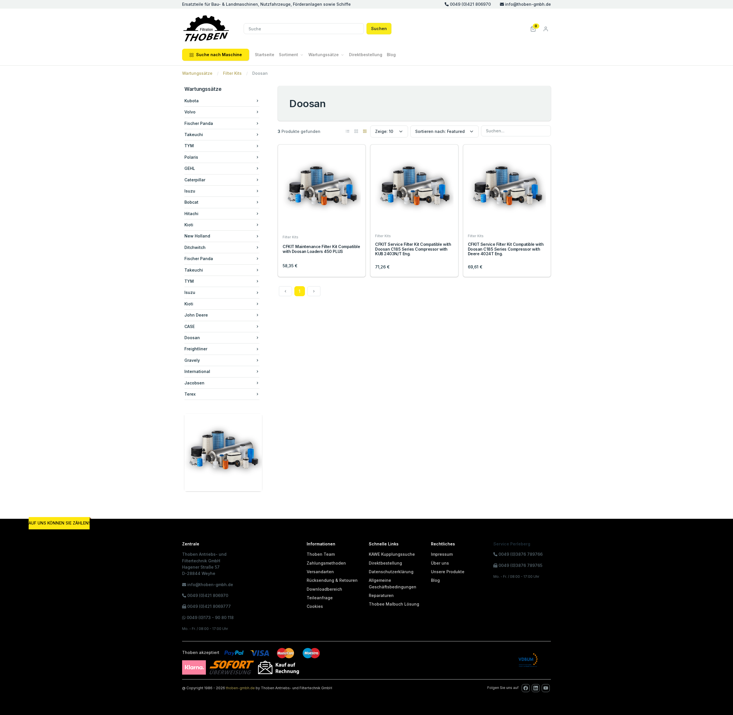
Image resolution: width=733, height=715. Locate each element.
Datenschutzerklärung (391, 571)
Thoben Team (321, 554)
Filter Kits (232, 73)
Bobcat (191, 202)
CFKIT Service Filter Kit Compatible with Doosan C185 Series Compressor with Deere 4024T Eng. (506, 249)
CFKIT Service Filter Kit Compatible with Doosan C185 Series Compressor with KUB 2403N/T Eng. (413, 249)
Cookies (315, 606)
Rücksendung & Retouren (332, 580)
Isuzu (189, 190)
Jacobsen (194, 382)
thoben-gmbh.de (240, 688)
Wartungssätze (197, 73)
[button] (533, 28)
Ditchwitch (195, 247)
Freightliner (195, 348)
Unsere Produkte (447, 571)
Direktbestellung (365, 54)
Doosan (192, 337)
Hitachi (191, 213)
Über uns (440, 563)
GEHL (189, 168)
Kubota (191, 100)
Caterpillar (194, 179)
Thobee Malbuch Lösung (394, 604)
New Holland (197, 235)
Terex (190, 394)
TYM (189, 145)
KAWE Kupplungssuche (392, 554)
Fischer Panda (198, 123)
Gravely (192, 360)
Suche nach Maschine (219, 54)
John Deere (196, 315)
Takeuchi (193, 134)
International (197, 371)
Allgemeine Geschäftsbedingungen (392, 583)
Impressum (442, 554)
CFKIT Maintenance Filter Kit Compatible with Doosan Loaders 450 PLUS (321, 249)
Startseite (264, 54)
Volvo (190, 111)
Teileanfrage (320, 597)
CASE (189, 326)
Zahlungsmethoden (326, 563)
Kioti (188, 224)
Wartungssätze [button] (323, 54)
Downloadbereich (324, 589)
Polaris (191, 157)
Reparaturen (381, 595)
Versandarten (320, 571)
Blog (391, 54)
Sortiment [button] (288, 54)
